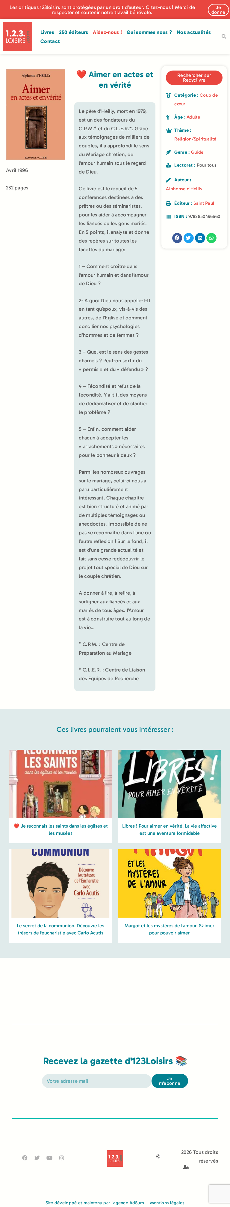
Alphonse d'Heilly (184, 189)
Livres (47, 32)
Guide (197, 152)
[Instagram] (62, 1157)
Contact (50, 41)
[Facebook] (24, 1157)
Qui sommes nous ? (149, 32)
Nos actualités (194, 32)
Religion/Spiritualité (195, 139)
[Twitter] (37, 1157)
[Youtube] (49, 1157)
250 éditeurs (73, 32)
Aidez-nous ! (107, 32)
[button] (224, 36)
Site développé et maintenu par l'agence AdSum (95, 1202)
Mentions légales (167, 1202)
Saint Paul (203, 203)
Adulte (193, 117)
